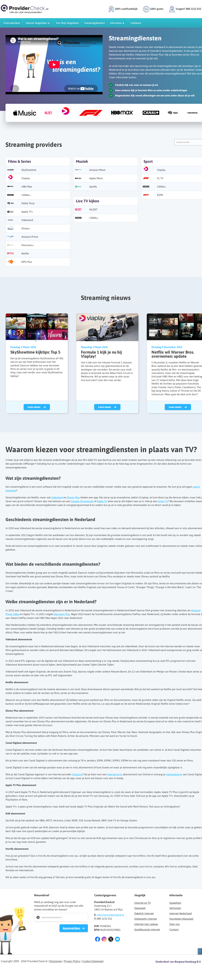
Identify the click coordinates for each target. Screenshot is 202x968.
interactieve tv (174, 774)
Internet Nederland (180, 913)
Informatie (116, 23)
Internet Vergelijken (36, 23)
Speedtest (175, 902)
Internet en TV (142, 902)
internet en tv (114, 774)
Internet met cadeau (146, 924)
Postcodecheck (12, 23)
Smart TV (163, 501)
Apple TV (102, 501)
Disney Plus (73, 497)
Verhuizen (175, 908)
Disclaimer (55, 961)
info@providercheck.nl (110, 914)
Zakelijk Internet (144, 913)
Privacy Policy (72, 961)
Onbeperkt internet (145, 918)
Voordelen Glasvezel (181, 918)
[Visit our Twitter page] (110, 940)
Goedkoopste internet (147, 929)
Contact (174, 929)
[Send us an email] (117, 940)
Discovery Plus (62, 614)
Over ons (174, 924)
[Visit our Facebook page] (97, 940)
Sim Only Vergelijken (67, 23)
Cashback (136, 23)
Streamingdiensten (94, 23)
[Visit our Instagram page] (104, 940)
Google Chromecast (82, 501)
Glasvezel (140, 908)
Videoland (57, 497)
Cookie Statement (93, 961)
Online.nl (77, 774)
